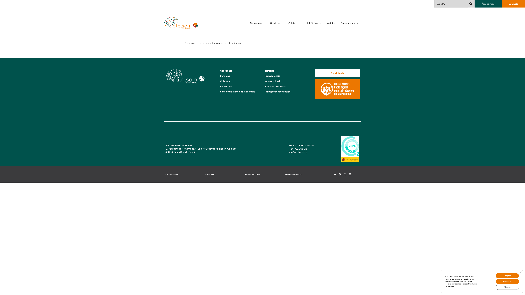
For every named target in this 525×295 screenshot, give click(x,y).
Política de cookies (252, 174)
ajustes (451, 286)
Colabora (293, 23)
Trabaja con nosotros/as (277, 91)
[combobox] (451, 4)
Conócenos (256, 23)
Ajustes (507, 287)
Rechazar (507, 281)
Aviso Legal (209, 174)
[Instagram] (350, 174)
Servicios (275, 23)
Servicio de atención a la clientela (237, 91)
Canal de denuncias (275, 86)
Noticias (330, 23)
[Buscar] (471, 4)
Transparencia (348, 23)
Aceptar (507, 275)
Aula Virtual (312, 23)
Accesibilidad (272, 81)
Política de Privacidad (293, 174)
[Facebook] (340, 174)
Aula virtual (226, 86)
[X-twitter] (345, 174)
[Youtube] (335, 174)
